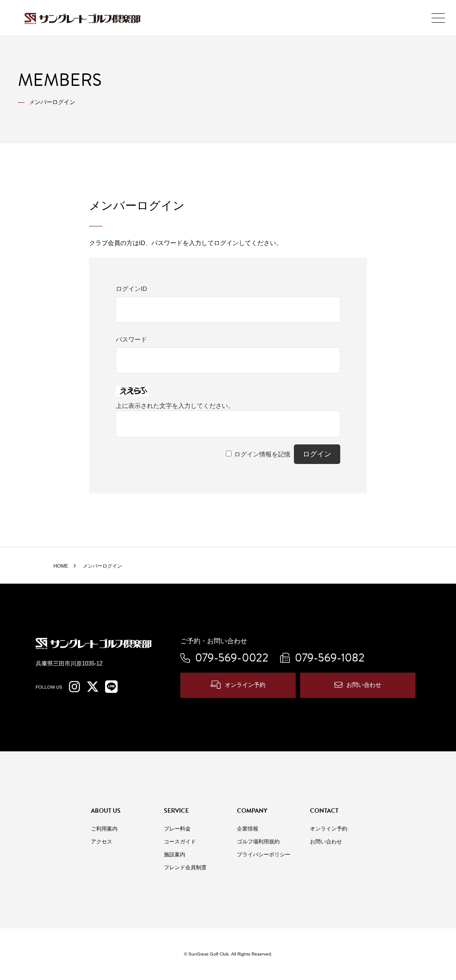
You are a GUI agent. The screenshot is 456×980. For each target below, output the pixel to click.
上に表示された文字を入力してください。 (175, 405)
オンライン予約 (245, 685)
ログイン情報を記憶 (262, 454)
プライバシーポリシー (263, 854)
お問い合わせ (363, 685)
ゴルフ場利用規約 (258, 842)
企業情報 (247, 829)
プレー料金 (177, 829)
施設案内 (174, 854)
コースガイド (180, 842)
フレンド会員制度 (185, 867)
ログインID (131, 288)
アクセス (101, 842)
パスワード (131, 339)
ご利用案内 (104, 829)
